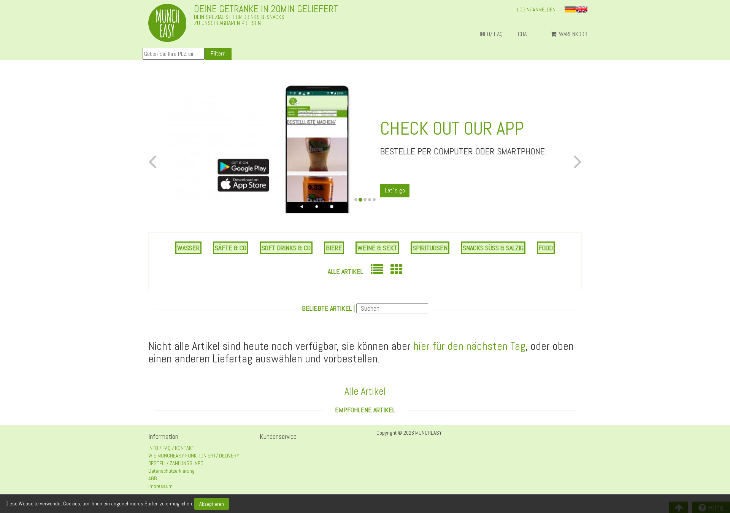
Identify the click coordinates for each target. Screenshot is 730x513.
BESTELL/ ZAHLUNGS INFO (175, 463)
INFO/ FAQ (491, 34)
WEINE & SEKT (377, 247)
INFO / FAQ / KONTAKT (171, 448)
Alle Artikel (345, 271)
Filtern (218, 53)
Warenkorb (572, 34)
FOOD (546, 247)
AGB (152, 478)
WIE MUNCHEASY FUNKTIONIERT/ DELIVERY (193, 455)
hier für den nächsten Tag (469, 346)
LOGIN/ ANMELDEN (536, 9)
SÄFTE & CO (230, 247)
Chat (526, 34)
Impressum (160, 486)
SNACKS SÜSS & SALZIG (493, 247)
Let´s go (395, 190)
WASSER (188, 247)
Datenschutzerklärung (171, 470)
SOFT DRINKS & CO (286, 247)
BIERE (334, 247)
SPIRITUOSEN (430, 247)
